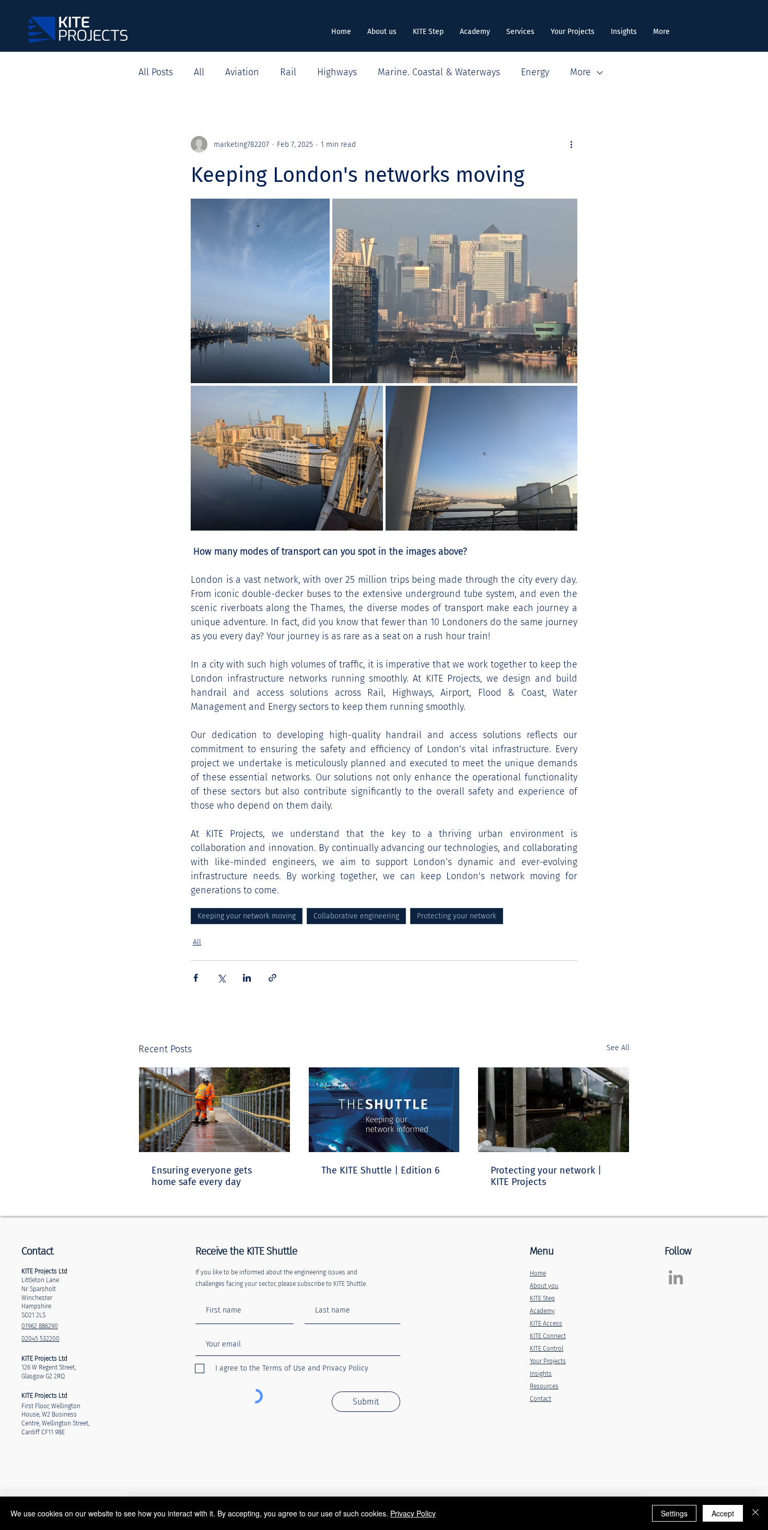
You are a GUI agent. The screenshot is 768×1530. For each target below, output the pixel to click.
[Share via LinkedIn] (247, 978)
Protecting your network (456, 916)
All (199, 72)
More (580, 72)
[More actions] (571, 144)
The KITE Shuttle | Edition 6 (380, 1170)
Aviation (242, 72)
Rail (288, 72)
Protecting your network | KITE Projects (546, 1176)
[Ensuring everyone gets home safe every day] (214, 1109)
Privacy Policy (413, 1513)
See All (618, 1047)
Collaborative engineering (356, 916)
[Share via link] (272, 978)
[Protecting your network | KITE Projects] (553, 1109)
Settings (674, 1513)
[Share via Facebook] (196, 978)
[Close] (755, 1513)
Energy (535, 72)
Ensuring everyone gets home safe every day (202, 1176)
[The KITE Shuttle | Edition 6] (384, 1109)
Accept (723, 1513)
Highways (337, 72)
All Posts (155, 72)
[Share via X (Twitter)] (221, 978)
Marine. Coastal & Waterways (439, 72)
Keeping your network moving (246, 916)
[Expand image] (260, 291)
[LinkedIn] (676, 1277)
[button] (520, 31)
